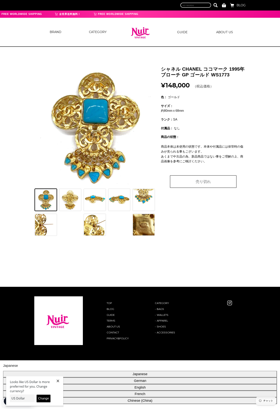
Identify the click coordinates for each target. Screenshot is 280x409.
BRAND (55, 32)
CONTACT (113, 332)
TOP (109, 303)
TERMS (111, 320)
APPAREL (162, 320)
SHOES (161, 326)
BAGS (160, 308)
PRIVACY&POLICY (118, 338)
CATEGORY (97, 32)
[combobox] (195, 5)
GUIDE (182, 32)
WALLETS (162, 314)
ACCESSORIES (166, 332)
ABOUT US (224, 32)
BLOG (241, 5)
